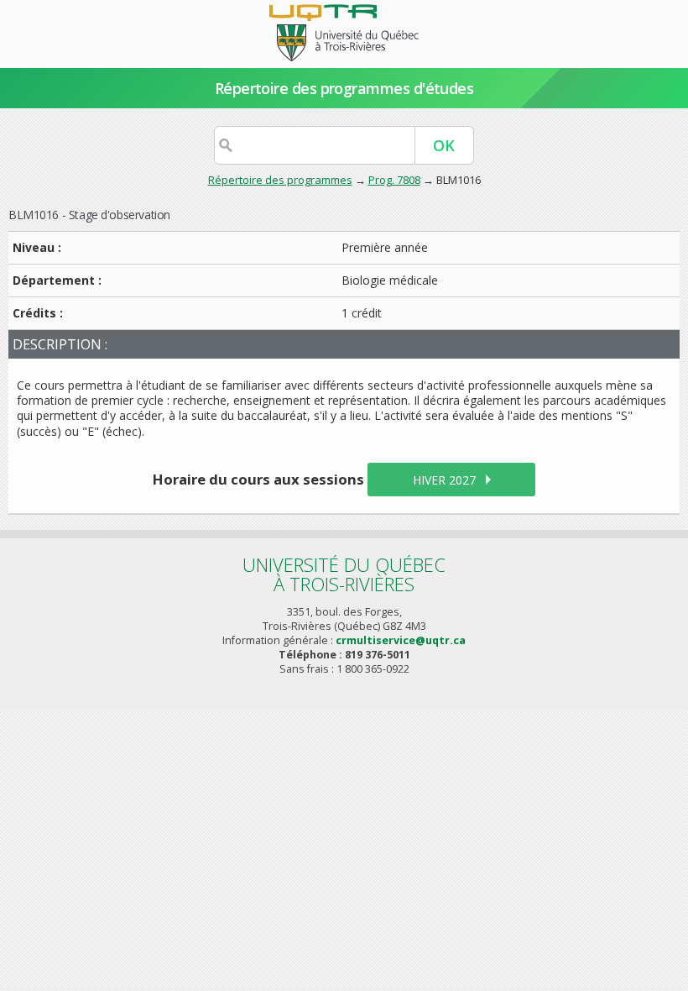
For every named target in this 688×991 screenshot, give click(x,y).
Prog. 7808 (394, 179)
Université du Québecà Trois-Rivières (344, 574)
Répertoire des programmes (280, 179)
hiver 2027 (444, 480)
